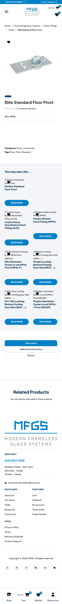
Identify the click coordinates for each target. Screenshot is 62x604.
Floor (12, 152)
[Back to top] (51, 582)
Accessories (28, 148)
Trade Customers (14, 2)
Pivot (18, 152)
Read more (17, 203)
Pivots (11, 30)
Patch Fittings (50, 25)
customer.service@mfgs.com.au (24, 482)
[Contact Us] (14, 127)
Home (7, 25)
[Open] (6, 12)
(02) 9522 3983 (15, 460)
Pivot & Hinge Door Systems (27, 25)
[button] (53, 42)
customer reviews (26, 109)
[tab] (31, 343)
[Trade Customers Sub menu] (23, 2)
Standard (26, 152)
